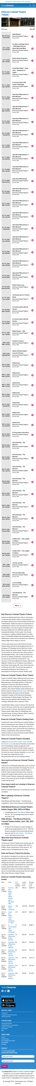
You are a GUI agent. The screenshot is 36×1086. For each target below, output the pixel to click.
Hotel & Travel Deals (6, 1027)
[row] (18, 37)
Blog (2, 1030)
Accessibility (4, 1042)
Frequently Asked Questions (9, 1015)
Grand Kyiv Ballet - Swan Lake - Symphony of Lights (11, 917)
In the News (4, 1028)
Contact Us (4, 1013)
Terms (3, 1037)
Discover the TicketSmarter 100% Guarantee (18, 1)
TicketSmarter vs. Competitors (9, 1025)
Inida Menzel (21, 812)
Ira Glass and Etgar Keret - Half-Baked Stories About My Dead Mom (11, 895)
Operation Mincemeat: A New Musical (11, 937)
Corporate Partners (6, 1023)
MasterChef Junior (7, 744)
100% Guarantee (6, 1016)
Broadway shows (21, 691)
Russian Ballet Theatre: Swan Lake (18, 742)
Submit (4, 1066)
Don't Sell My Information (8, 1040)
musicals (28, 752)
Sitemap (3, 1044)
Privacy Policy (5, 1039)
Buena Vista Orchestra (11, 907)
